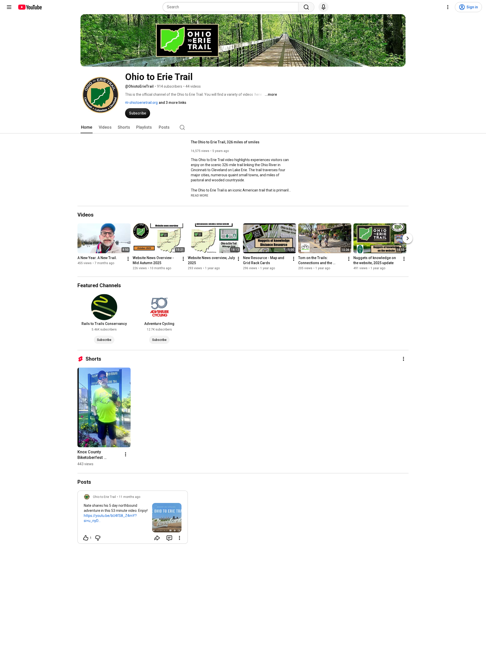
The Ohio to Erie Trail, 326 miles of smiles (225, 142)
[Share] (157, 538)
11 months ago (129, 497)
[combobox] (232, 7)
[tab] (86, 127)
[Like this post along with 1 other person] (86, 538)
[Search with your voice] (323, 7)
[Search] (306, 7)
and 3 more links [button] (172, 103)
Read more (199, 195)
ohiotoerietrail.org (143, 103)
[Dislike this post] (98, 538)
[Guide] (9, 7)
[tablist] (243, 127)
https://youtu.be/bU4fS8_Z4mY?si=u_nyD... (110, 518)
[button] (199, 195)
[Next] (407, 238)
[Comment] (169, 538)
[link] (132, 518)
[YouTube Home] (29, 7)
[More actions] (128, 259)
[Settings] (448, 7)
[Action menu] (179, 538)
